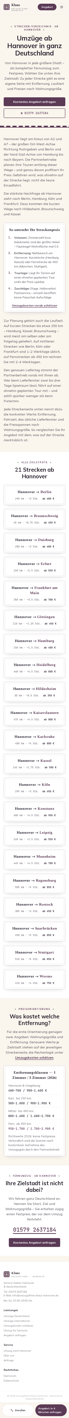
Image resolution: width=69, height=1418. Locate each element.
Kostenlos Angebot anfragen (34, 102)
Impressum (10, 1375)
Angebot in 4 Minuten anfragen (49, 1410)
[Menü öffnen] (61, 7)
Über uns (9, 1355)
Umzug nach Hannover (17, 1350)
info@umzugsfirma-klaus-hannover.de (35, 1295)
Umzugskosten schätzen (34, 1057)
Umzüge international (17, 1321)
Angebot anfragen (15, 1335)
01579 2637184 (34, 1229)
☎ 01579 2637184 (34, 113)
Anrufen (20, 1410)
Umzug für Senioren (16, 1330)
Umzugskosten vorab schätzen (34, 305)
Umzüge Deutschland (16, 1316)
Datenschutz (11, 1380)
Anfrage (9, 1360)
